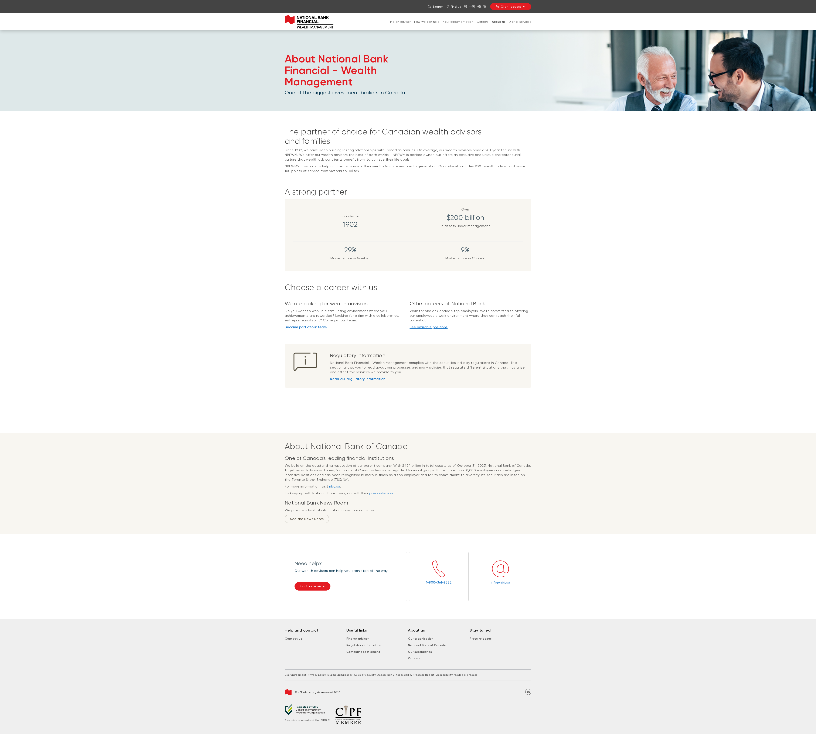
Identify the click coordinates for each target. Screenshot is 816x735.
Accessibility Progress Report (415, 674)
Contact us (293, 638)
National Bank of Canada (427, 645)
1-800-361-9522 (439, 582)
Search (438, 6)
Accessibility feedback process (456, 674)
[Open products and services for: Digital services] (520, 26)
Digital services (520, 21)
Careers (483, 21)
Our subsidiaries (420, 652)
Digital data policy (339, 674)
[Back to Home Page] (309, 22)
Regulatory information (363, 645)
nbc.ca (334, 486)
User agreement (295, 674)
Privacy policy (317, 674)
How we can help (427, 21)
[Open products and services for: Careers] (482, 26)
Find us (455, 6)
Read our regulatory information (357, 379)
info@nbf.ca (500, 582)
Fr (484, 6)
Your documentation (458, 21)
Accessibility (385, 674)
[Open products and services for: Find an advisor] (399, 26)
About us (498, 22)
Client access (511, 6)
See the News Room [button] (307, 519)
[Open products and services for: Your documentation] (458, 26)
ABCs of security (365, 674)
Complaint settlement (363, 652)
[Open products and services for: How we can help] (427, 26)
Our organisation (421, 638)
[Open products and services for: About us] (498, 26)
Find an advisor (399, 21)
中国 (472, 6)
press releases (381, 493)
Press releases (481, 638)
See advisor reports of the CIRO (306, 720)
